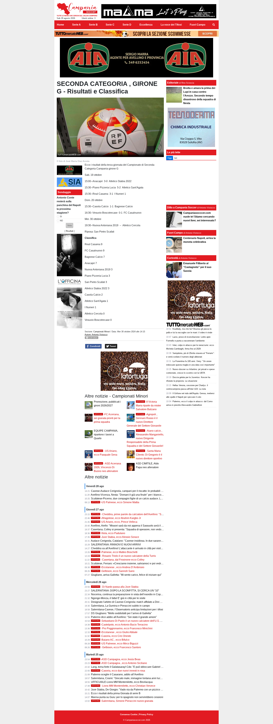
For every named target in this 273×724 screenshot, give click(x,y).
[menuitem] (213, 24)
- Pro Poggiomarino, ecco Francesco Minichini (122, 628)
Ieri (175, 158)
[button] (69, 225)
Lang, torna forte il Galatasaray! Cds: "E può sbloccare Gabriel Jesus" (130, 667)
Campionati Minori (101, 331)
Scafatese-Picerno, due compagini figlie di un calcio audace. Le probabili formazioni (138, 498)
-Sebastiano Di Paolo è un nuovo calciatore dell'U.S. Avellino (130, 620)
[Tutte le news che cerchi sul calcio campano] (77, 10)
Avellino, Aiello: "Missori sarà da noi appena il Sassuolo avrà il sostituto (131, 525)
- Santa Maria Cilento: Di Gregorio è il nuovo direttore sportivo (149, 455)
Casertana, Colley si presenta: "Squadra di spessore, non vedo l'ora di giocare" (135, 529)
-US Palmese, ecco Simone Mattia (115, 502)
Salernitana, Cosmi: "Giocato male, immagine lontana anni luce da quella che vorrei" (138, 678)
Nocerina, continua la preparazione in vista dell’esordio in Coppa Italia (130, 594)
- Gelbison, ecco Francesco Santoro (116, 647)
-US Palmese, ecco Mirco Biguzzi (115, 643)
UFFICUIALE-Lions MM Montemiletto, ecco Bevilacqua (122, 682)
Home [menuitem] (60, 24)
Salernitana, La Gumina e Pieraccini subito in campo (120, 605)
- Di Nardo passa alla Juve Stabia (115, 586)
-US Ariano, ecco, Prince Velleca (114, 521)
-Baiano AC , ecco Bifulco (110, 639)
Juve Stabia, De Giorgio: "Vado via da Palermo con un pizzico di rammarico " (134, 689)
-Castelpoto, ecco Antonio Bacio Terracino (120, 624)
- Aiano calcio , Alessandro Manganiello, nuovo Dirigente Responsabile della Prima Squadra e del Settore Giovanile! (145, 438)
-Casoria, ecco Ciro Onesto (111, 636)
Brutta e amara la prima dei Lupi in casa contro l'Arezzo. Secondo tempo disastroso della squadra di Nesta (199, 96)
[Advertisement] (191, 182)
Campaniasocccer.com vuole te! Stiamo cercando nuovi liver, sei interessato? (199, 217)
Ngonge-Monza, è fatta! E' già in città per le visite (118, 598)
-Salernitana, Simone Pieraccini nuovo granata (122, 701)
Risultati (69, 231)
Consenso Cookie (128, 714)
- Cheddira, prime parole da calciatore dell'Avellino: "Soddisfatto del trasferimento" (142, 514)
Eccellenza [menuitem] (146, 24)
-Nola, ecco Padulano (108, 533)
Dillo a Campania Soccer (182, 207)
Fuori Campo (175, 232)
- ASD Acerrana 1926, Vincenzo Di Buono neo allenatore (107, 467)
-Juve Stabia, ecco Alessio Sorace (115, 537)
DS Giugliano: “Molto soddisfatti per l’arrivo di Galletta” (121, 613)
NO (61, 220)
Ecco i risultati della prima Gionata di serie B (115, 693)
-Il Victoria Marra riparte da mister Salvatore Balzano (148, 405)
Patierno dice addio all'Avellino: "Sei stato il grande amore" (124, 617)
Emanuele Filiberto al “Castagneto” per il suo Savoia (197, 267)
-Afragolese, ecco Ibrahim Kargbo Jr (116, 518)
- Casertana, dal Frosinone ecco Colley (118, 559)
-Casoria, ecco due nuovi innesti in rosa (118, 670)
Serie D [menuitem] (127, 24)
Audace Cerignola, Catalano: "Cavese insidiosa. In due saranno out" (129, 540)
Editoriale (173, 82)
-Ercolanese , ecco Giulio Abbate (114, 632)
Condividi (94, 346)
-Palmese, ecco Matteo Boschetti (114, 552)
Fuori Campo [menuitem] (197, 24)
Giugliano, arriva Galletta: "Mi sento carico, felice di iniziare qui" (126, 574)
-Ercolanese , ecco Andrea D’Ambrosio (118, 567)
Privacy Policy (146, 714)
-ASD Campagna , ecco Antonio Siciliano (119, 663)
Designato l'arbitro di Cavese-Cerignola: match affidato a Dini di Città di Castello (136, 602)
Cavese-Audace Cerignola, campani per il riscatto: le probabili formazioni (132, 491)
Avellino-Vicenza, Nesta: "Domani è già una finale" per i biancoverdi (129, 494)
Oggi (169, 158)
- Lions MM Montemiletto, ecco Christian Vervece (123, 685)
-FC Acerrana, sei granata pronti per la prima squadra (107, 418)
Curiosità (172, 258)
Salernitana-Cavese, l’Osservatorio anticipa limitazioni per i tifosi (127, 609)
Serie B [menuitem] (93, 24)
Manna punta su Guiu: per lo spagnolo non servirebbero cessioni (127, 697)
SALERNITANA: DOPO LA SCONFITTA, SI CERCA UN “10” (125, 590)
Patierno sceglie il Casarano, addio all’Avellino (117, 674)
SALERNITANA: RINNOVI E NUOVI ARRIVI (116, 544)
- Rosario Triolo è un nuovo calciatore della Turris (124, 556)
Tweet (112, 346)
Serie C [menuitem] (110, 24)
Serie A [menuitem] (76, 24)
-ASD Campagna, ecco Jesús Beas (116, 659)
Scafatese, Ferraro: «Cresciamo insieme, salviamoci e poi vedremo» (129, 563)
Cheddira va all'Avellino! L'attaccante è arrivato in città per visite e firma (130, 548)
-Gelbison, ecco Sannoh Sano (113, 571)
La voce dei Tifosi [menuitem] (171, 24)
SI (61, 216)
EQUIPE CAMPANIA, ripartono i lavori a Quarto (106, 434)
